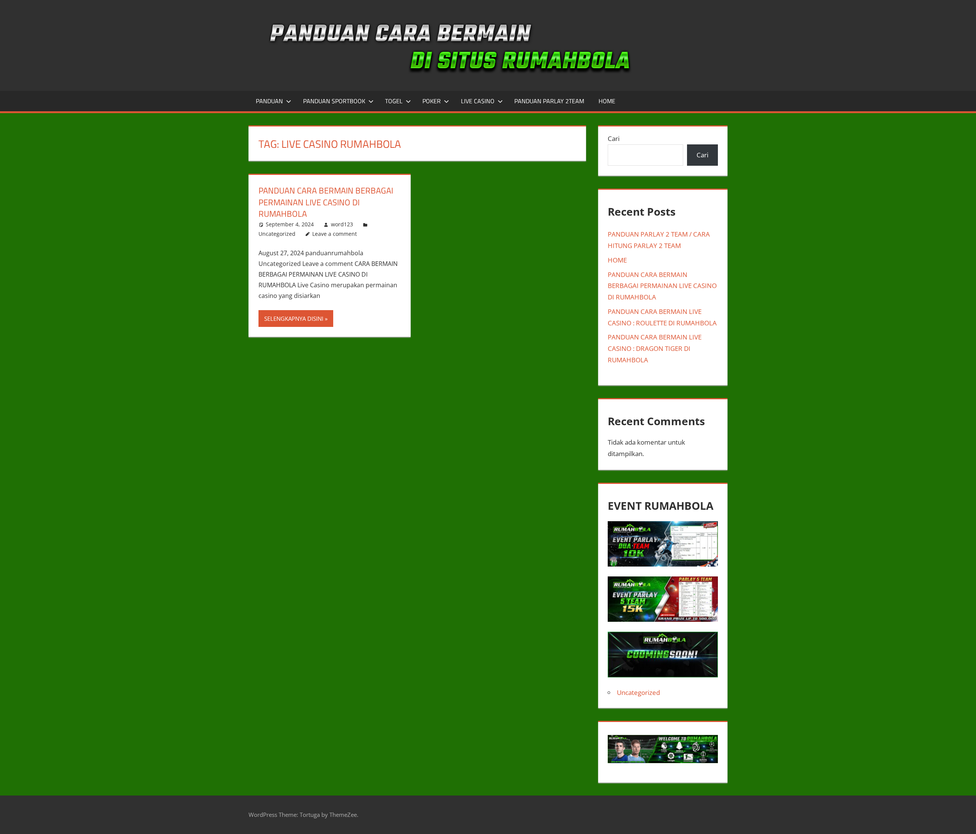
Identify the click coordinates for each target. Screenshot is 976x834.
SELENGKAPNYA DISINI (293, 318)
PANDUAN (269, 101)
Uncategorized (276, 233)
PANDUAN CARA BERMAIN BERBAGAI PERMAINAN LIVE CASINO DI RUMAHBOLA (325, 202)
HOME (607, 101)
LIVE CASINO (477, 101)
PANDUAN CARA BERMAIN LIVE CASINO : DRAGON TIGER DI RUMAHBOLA (655, 348)
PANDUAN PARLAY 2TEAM (549, 101)
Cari (614, 138)
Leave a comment (334, 233)
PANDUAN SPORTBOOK (334, 101)
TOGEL (394, 101)
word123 (342, 224)
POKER (431, 101)
